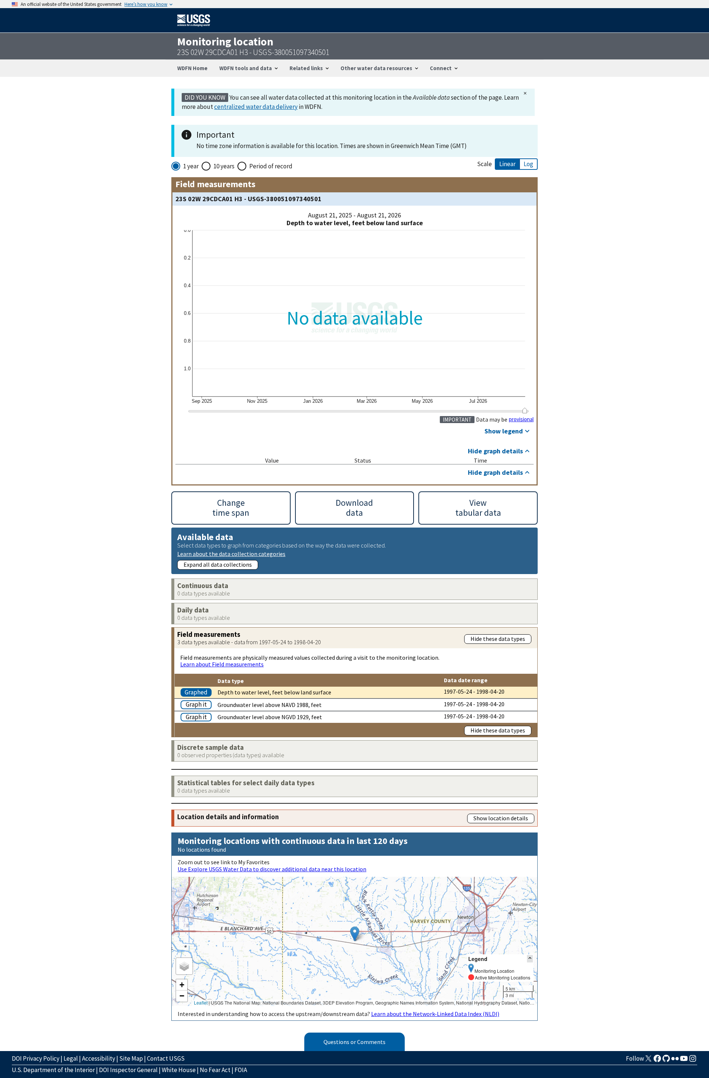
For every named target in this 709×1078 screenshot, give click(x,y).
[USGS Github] (666, 1061)
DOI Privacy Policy (35, 1058)
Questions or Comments (354, 1042)
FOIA (240, 1070)
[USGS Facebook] (657, 1061)
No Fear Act (215, 1070)
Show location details (500, 818)
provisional (521, 419)
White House (179, 1070)
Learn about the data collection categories (231, 553)
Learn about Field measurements (222, 664)
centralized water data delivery (256, 107)
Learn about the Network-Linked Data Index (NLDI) (435, 1013)
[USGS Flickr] (675, 1061)
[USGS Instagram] (692, 1061)
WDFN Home (192, 68)
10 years (223, 166)
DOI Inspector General (128, 1070)
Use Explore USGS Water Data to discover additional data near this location (272, 869)
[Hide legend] (530, 958)
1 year (191, 166)
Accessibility (98, 1058)
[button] (354, 933)
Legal (71, 1058)
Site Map (131, 1058)
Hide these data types (497, 638)
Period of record (270, 166)
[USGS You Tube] (683, 1061)
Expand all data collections (218, 564)
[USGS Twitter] (648, 1061)
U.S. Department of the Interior (53, 1070)
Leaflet (201, 1002)
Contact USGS (166, 1058)
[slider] (525, 410)
